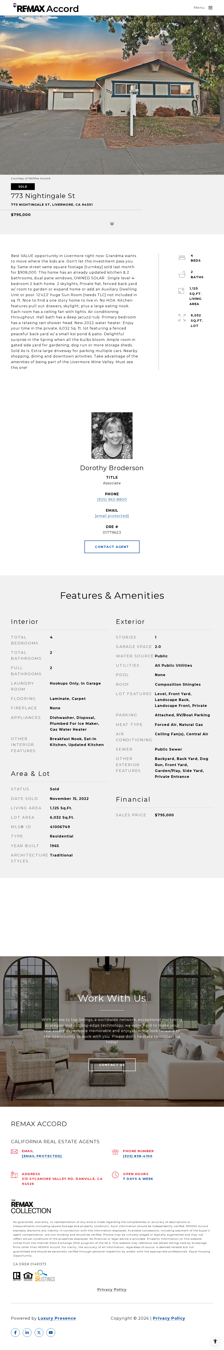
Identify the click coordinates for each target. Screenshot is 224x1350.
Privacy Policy (112, 1290)
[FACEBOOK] (15, 1332)
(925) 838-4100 (137, 1156)
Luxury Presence (57, 1318)
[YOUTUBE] (50, 1332)
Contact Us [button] (112, 1065)
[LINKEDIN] (27, 1332)
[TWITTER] (39, 1332)
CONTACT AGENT (112, 547)
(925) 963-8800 (112, 499)
